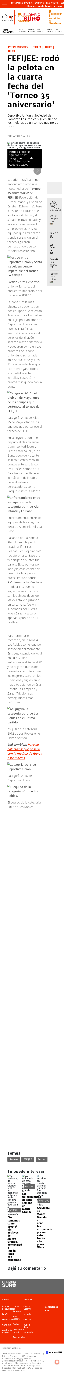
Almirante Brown (7, 1331)
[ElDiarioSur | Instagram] (50, 1289)
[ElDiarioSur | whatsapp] (24, 20)
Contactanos (51, 1307)
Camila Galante (27, 1307)
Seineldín (28, 1332)
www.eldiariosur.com (12, 1354)
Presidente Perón (18, 1330)
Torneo (14, 1159)
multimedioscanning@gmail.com (16, 1358)
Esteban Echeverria (21, 3)
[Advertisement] (32, 843)
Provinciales (19, 1337)
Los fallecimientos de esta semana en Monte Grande (31, 1202)
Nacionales (7, 1319)
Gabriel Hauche (49, 30)
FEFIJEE (28, 1159)
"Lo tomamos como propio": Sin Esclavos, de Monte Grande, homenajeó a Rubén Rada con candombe (14, 1239)
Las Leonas (40, 30)
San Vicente (52, 3)
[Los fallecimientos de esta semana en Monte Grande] (27, 1190)
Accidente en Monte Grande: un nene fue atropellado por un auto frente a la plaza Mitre (44, 1227)
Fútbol (41, 1159)
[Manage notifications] (57, 1362)
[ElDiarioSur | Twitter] (56, 1284)
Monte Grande (31, 30)
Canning (39, 3)
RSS (47, 1310)
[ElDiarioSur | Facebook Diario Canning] (50, 1284)
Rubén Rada (27, 1326)
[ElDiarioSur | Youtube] (56, 1289)
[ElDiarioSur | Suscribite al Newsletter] (55, 23)
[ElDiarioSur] (9, 1286)
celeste (27, 1319)
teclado (27, 1314)
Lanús (5, 1314)
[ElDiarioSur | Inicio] (60, 1299)
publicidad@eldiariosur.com (15, 1361)
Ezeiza (16, 1324)
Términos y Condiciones (11, 1348)
